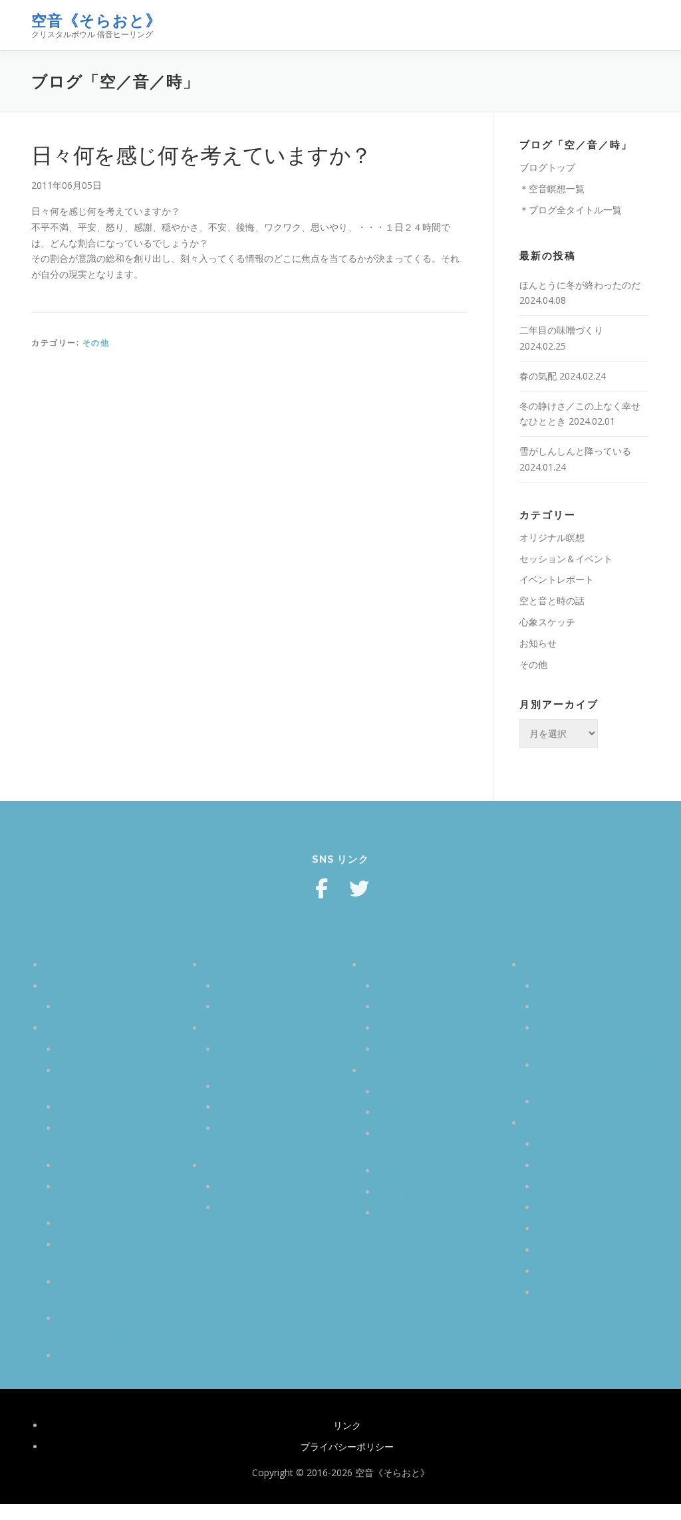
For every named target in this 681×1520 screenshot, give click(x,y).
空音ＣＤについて (414, 1192)
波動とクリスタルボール (109, 1223)
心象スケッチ (547, 621)
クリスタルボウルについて (433, 1091)
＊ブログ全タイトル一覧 (570, 209)
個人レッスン (405, 1028)
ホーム (58, 964)
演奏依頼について (414, 1170)
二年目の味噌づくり (561, 330)
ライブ (391, 1006)
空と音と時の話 (552, 600)
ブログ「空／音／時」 (569, 1123)
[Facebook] (322, 889)
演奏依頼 (395, 1049)
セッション (400, 986)
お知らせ (538, 643)
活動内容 (382, 964)
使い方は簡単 (86, 1006)
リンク (347, 1425)
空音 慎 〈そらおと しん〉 (592, 1006)
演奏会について (409, 1112)
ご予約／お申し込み (259, 1186)
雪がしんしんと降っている (575, 451)
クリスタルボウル (82, 1028)
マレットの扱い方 (95, 1107)
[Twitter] (359, 889)
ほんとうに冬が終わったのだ (579, 284)
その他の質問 (405, 1212)
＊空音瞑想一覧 (552, 188)
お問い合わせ (245, 1207)
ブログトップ (547, 167)
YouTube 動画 (567, 1101)
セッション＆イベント (566, 558)
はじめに (555, 986)
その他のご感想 (250, 1107)
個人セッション (250, 1086)
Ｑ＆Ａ (377, 1070)
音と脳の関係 (86, 1165)
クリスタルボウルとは (104, 1049)
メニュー (638, 25)
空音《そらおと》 (96, 20)
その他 (96, 342)
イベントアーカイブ (259, 1006)
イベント (222, 964)
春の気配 (538, 376)
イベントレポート (556, 579)
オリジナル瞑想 (552, 537)
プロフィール (551, 964)
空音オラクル (72, 986)
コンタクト (227, 1165)
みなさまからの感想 (246, 1028)
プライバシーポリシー (347, 1446)
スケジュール (245, 986)
